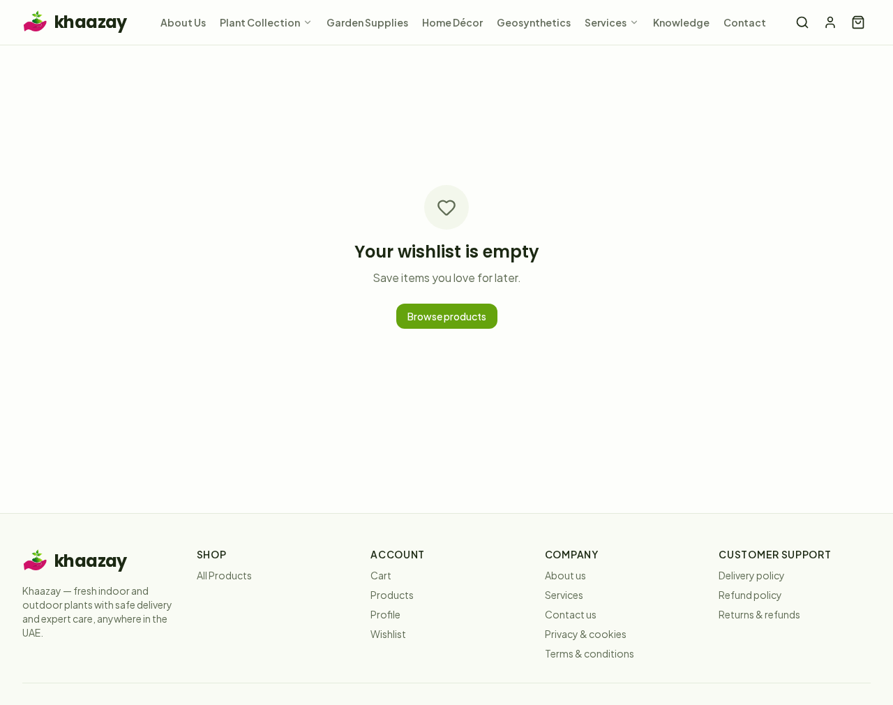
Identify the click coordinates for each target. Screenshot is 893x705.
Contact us (570, 614)
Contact (744, 22)
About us (565, 575)
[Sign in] (830, 22)
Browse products (446, 316)
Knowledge (681, 22)
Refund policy (750, 594)
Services (605, 22)
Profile (385, 614)
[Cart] (858, 22)
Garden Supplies (367, 22)
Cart (380, 575)
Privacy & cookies (585, 634)
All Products (224, 575)
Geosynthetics (534, 22)
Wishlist (388, 634)
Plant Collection (260, 22)
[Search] (802, 22)
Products (392, 594)
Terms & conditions (589, 653)
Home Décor (452, 22)
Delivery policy (752, 575)
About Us (183, 22)
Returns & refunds (759, 614)
